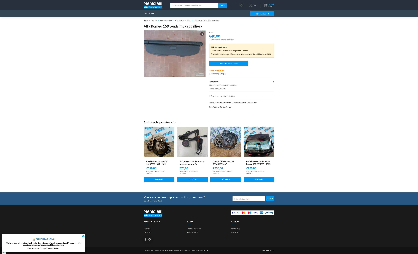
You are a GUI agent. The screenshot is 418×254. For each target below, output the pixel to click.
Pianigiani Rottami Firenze (222, 107)
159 (255, 102)
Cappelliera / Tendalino (183, 20)
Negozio (154, 20)
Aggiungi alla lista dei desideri (223, 96)
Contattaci (147, 232)
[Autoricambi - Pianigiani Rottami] (153, 5)
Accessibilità (235, 232)
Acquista (159, 179)
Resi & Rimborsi (192, 232)
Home (146, 20)
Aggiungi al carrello (229, 63)
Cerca (222, 5)
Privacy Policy (235, 229)
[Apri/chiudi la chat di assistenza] (412, 248)
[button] (202, 34)
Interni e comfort (166, 20)
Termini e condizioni (194, 229)
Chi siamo (147, 229)
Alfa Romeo (242, 102)
